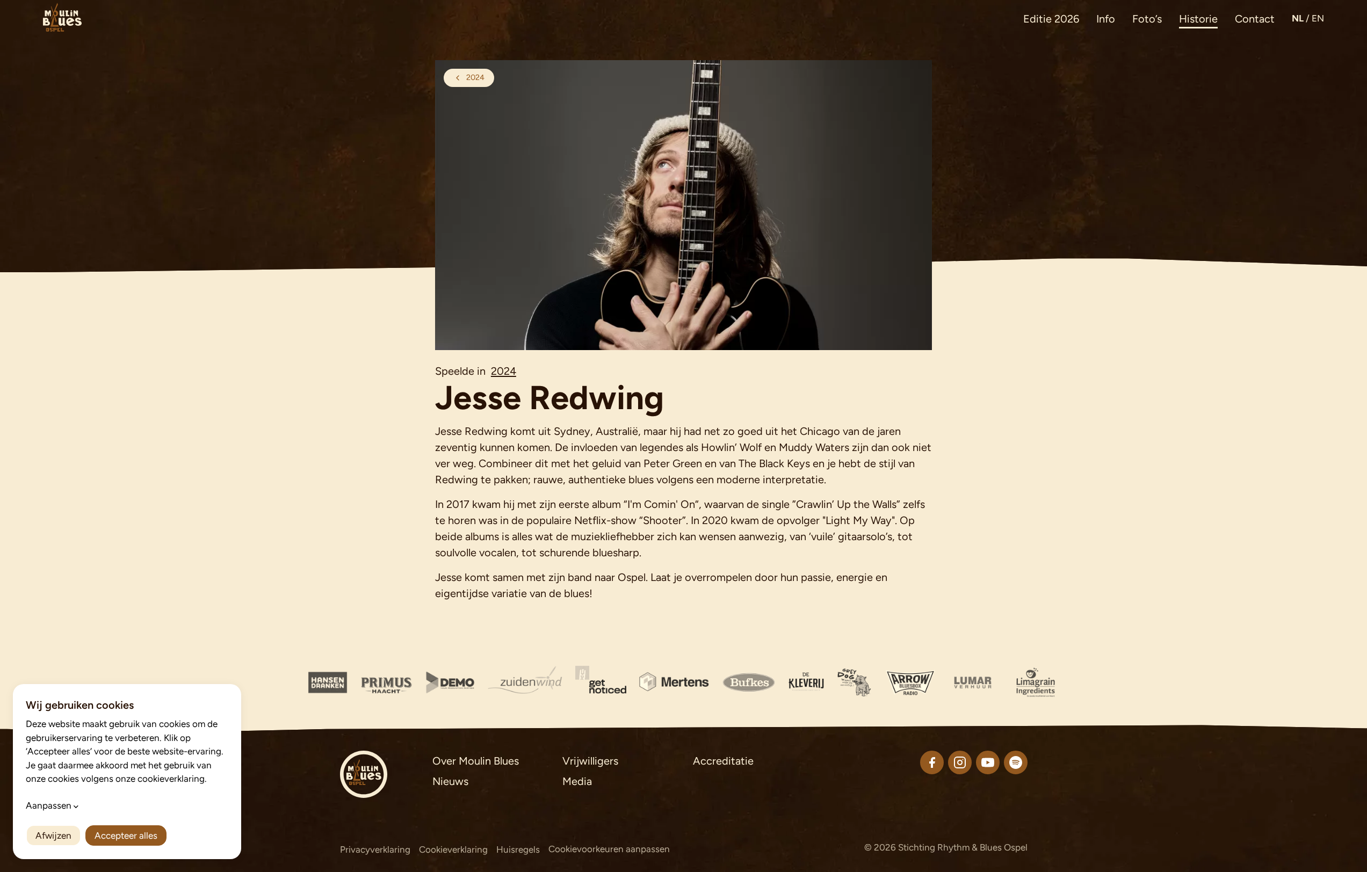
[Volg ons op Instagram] (960, 762)
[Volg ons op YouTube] (988, 762)
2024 (503, 371)
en (1318, 18)
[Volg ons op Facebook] (932, 762)
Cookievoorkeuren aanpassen (609, 849)
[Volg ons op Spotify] (1016, 762)
